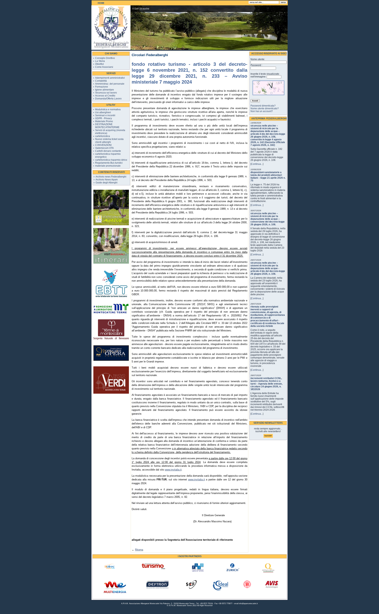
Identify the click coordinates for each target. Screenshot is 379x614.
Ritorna (139, 549)
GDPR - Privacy (103, 118)
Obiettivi (99, 64)
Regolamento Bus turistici (109, 162)
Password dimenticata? (263, 105)
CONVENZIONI (103, 145)
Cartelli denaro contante (108, 151)
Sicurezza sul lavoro (106, 92)
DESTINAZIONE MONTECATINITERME (107, 126)
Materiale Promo (104, 121)
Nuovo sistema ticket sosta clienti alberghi (109, 140)
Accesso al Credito (105, 95)
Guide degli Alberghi (106, 182)
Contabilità (101, 80)
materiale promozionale (108, 165)
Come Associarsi (104, 67)
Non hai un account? (261, 111)
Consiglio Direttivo (105, 58)
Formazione (101, 86)
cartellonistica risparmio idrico (111, 159)
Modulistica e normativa (108, 109)
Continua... (257, 164)
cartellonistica (102, 136)
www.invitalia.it (173, 469)
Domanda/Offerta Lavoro (108, 98)
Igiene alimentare (104, 89)
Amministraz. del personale (109, 83)
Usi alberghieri (103, 112)
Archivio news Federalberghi (111, 176)
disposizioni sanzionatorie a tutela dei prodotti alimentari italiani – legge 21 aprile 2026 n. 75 (267, 176)
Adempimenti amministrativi (110, 77)
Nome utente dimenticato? (264, 108)
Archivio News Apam (107, 179)
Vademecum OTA (104, 148)
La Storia (100, 61)
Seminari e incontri (105, 115)
